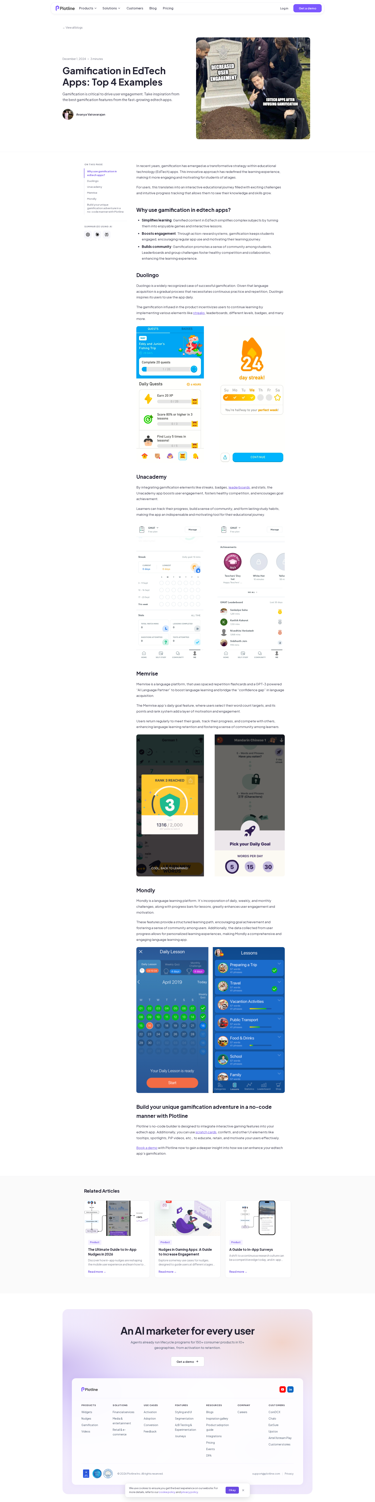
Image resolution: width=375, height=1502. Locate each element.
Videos (85, 1431)
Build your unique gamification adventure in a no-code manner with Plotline (105, 208)
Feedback (150, 1431)
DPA (209, 1455)
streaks (199, 313)
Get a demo (307, 8)
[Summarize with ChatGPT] (88, 234)
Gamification (89, 1425)
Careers (242, 1412)
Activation (150, 1412)
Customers (135, 8)
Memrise (92, 192)
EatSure (274, 1425)
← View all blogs (72, 27)
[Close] (243, 1490)
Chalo (272, 1418)
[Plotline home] (65, 8)
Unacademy (94, 186)
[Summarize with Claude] (97, 234)
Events (210, 1449)
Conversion (151, 1425)
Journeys (180, 1436)
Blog (153, 8)
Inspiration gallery (217, 1418)
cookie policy (167, 1492)
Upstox (273, 1431)
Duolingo (93, 180)
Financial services (123, 1412)
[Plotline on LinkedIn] (290, 1389)
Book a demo (146, 1147)
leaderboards (239, 487)
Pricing (168, 8)
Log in (284, 8)
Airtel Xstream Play (280, 1438)
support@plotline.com (266, 1473)
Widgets (86, 1412)
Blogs (209, 1412)
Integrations (214, 1436)
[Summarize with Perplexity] (107, 234)
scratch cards (206, 1132)
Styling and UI (183, 1412)
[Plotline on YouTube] (282, 1389)
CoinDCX (274, 1412)
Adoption (150, 1418)
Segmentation (184, 1418)
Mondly (91, 198)
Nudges (86, 1418)
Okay (232, 1490)
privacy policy (189, 1492)
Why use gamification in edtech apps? (102, 173)
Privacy (289, 1473)
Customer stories (279, 1444)
